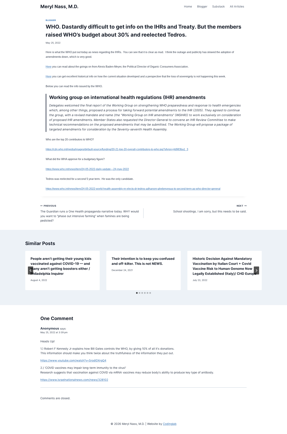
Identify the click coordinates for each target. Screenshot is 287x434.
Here (48, 66)
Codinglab (170, 424)
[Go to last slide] (30, 270)
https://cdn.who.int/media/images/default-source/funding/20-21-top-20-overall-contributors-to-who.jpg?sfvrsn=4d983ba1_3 (117, 149)
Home (188, 6)
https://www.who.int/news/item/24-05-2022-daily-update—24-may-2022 (87, 169)
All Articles (237, 6)
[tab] (137, 293)
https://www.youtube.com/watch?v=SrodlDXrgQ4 (73, 360)
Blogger (202, 6)
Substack (218, 6)
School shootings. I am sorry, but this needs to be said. (210, 208)
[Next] (256, 270)
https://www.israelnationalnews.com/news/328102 (74, 379)
